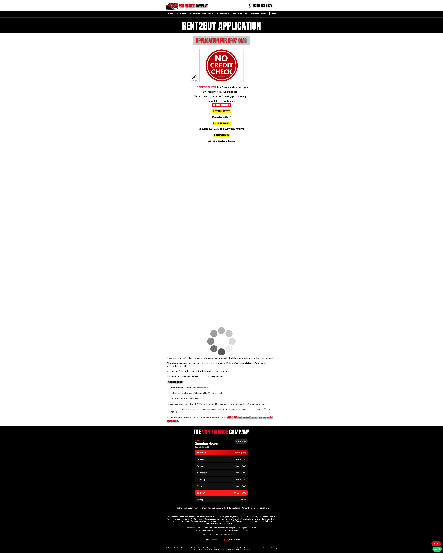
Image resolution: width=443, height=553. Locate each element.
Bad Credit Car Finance (200, 549)
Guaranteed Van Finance (222, 548)
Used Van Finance (247, 548)
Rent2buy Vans (245, 549)
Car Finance (258, 548)
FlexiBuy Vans (235, 548)
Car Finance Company (270, 548)
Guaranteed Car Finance (217, 549)
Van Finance (186, 548)
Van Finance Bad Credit (173, 548)
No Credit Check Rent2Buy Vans (202, 548)
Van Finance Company (232, 549)
